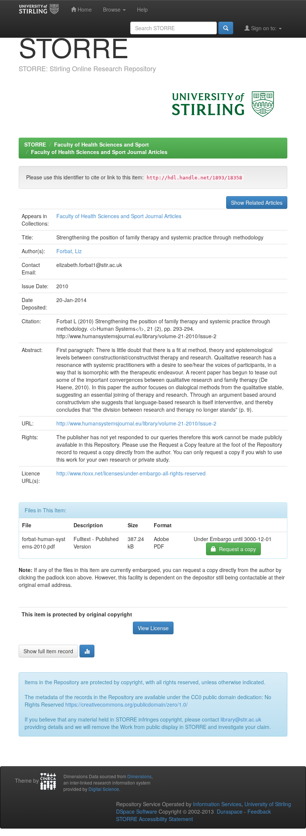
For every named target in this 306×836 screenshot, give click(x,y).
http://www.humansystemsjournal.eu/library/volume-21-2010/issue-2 (136, 423)
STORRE (35, 144)
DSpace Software (136, 811)
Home (84, 9)
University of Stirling (267, 804)
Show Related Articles (256, 202)
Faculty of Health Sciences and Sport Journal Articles (99, 151)
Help (142, 9)
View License (153, 628)
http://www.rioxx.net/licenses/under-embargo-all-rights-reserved (131, 473)
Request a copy (236, 549)
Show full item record (48, 651)
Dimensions (139, 776)
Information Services (217, 804)
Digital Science (103, 789)
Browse (112, 9)
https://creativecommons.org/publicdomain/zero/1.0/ (126, 704)
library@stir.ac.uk (241, 719)
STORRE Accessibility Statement (154, 819)
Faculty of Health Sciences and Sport (101, 144)
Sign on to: (264, 28)
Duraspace (230, 811)
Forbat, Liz (69, 251)
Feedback (259, 811)
